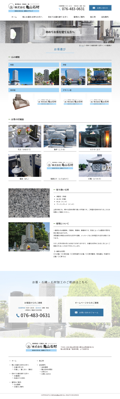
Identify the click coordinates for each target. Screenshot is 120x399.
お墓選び (17, 376)
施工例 (93, 17)
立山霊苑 (17, 384)
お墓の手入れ (19, 367)
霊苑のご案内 (79, 17)
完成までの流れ (19, 378)
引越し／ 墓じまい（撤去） (23, 369)
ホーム (14, 17)
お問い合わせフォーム (88, 312)
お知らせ (44, 371)
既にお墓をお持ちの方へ (32, 17)
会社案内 (105, 17)
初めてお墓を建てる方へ (58, 17)
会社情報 (44, 367)
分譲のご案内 (19, 387)
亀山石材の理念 (46, 369)
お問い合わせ (102, 8)
